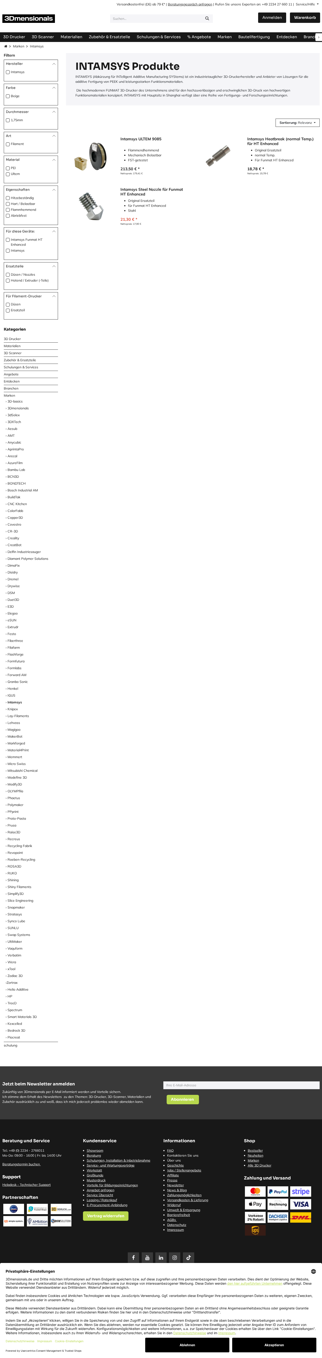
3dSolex (14, 415)
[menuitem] (254, 36)
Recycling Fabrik (20, 846)
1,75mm (17, 120)
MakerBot (15, 736)
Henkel (13, 688)
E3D (11, 606)
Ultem (15, 174)
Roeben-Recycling (21, 859)
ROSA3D (14, 866)
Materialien (12, 346)
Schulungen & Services (21, 367)
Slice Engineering (20, 900)
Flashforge (16, 654)
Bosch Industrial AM (23, 490)
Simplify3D (16, 894)
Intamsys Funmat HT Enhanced (26, 242)
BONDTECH (17, 483)
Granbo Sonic (18, 682)
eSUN (12, 620)
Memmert (15, 757)
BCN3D (13, 476)
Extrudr (13, 627)
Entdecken (12, 381)
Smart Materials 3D (22, 1017)
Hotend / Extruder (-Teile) (30, 280)
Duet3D (13, 600)
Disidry (13, 572)
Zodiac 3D (15, 976)
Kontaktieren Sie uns (182, 1155)
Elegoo (13, 613)
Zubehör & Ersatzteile (20, 360)
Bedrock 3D (16, 1030)
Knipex (13, 709)
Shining (13, 880)
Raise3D (14, 832)
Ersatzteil (18, 310)
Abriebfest (19, 215)
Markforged (16, 743)
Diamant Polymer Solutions (28, 558)
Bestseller (255, 1150)
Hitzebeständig (22, 198)
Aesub (12, 429)
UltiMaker (15, 941)
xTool (11, 969)
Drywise (14, 586)
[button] (298, 123)
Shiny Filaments (19, 887)
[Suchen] (207, 18)
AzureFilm (15, 463)
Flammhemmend (23, 210)
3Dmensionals (18, 408)
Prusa (12, 825)
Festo (12, 634)
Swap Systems (19, 935)
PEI (13, 168)
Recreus (14, 839)
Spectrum (15, 1010)
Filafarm (14, 647)
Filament (17, 144)
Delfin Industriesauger (24, 552)
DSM (11, 593)
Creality (13, 538)
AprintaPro (16, 449)
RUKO (12, 873)
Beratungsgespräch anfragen (190, 4)
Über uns (174, 1160)
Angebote (11, 374)
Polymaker (15, 805)
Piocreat (14, 1037)
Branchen (11, 388)
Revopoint (15, 853)
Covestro (14, 524)
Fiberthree (15, 641)
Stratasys (15, 914)
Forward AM (17, 675)
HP (10, 996)
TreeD (12, 1003)
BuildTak (14, 497)
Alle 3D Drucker (259, 1165)
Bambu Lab (16, 470)
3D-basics (15, 401)
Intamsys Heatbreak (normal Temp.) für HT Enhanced (280, 141)
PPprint (13, 812)
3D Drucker (12, 339)
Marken (18, 46)
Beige (15, 96)
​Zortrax (12, 982)
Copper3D (15, 517)
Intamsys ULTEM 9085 (140, 139)
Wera (12, 962)
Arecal (12, 456)
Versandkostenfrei (130, 4)
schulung (10, 1045)
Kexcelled (15, 1024)
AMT (11, 435)
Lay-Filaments (18, 716)
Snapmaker (16, 907)
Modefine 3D (17, 777)
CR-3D (13, 531)
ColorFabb (15, 511)
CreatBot (14, 545)
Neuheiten (255, 1155)
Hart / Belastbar (23, 204)
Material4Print (18, 750)
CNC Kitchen (17, 504)
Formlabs (14, 668)
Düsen (16, 304)
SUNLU (13, 928)
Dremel (13, 579)
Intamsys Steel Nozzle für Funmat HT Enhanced (151, 191)
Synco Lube (16, 921)
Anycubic (14, 442)
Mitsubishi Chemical (22, 770)
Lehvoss (14, 723)
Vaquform (15, 948)
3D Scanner (12, 353)
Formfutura (16, 661)
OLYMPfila (15, 791)
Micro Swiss (17, 764)
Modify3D (15, 784)
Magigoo (14, 729)
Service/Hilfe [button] (306, 4)
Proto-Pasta (17, 818)
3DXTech (14, 422)
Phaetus (14, 798)
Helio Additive (18, 989)
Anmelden (272, 17)
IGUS (11, 695)
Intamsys (18, 72)
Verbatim (14, 955)
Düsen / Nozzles (23, 274)
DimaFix (14, 565)
